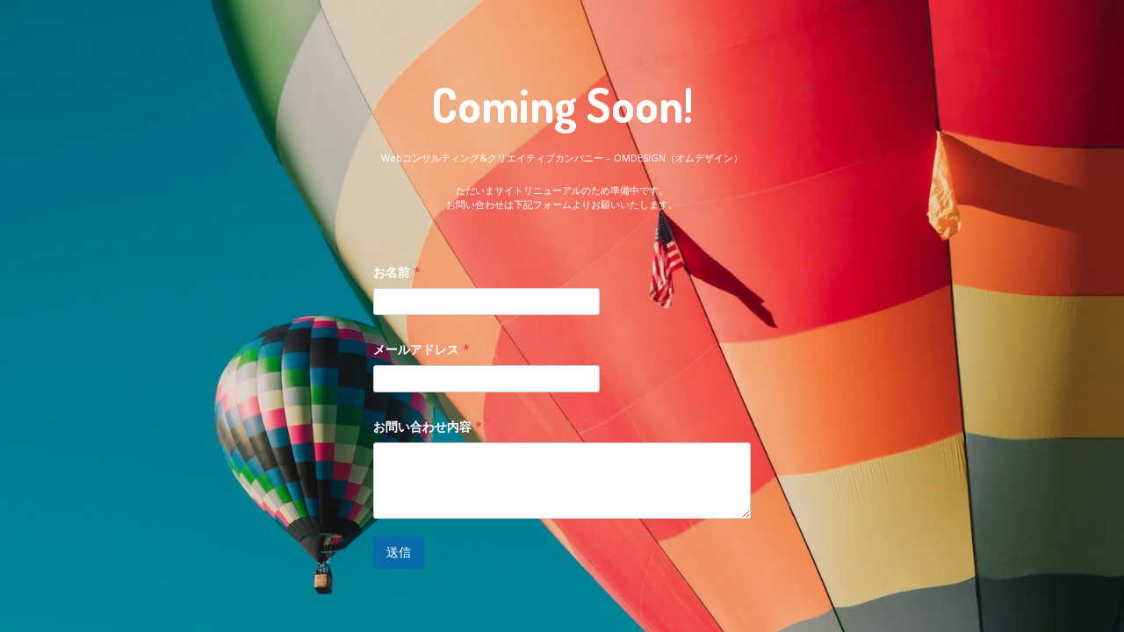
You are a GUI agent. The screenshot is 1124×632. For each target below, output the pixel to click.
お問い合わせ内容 (427, 426)
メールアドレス (421, 348)
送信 (398, 551)
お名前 (397, 271)
